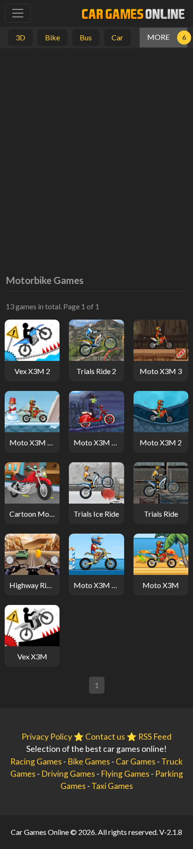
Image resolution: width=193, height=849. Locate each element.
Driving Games (68, 774)
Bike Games (88, 761)
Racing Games (36, 761)
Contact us (105, 737)
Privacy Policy (47, 737)
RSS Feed (154, 737)
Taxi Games (112, 786)
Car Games (136, 761)
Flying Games (125, 774)
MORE (158, 36)
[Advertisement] (96, 154)
